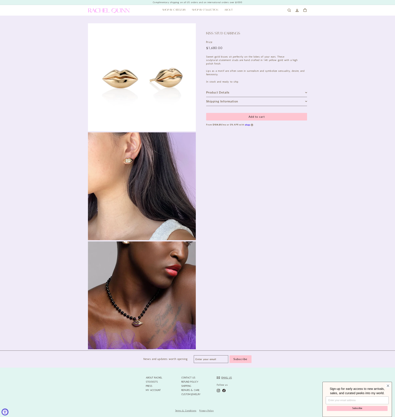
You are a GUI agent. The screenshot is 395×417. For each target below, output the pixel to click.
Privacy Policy (206, 410)
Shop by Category (174, 10)
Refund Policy (189, 381)
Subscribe (357, 408)
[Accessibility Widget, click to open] (5, 412)
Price (209, 42)
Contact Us (188, 377)
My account (153, 390)
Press (149, 385)
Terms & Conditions (185, 410)
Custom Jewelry (191, 394)
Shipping (186, 385)
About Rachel (154, 377)
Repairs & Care (190, 390)
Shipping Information (222, 101)
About (228, 10)
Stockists (152, 381)
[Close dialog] (388, 385)
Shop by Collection (205, 10)
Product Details (217, 92)
